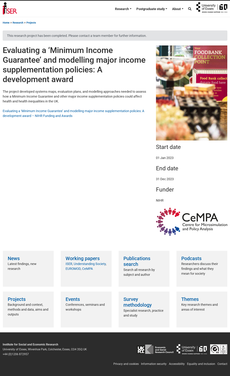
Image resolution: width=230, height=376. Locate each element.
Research (122, 9)
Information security (154, 364)
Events (73, 299)
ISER (69, 264)
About (176, 9)
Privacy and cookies (126, 364)
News (14, 258)
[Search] (190, 9)
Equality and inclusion (201, 364)
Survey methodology (137, 302)
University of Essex (211, 8)
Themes (190, 299)
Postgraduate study (150, 9)
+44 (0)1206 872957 (16, 354)
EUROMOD (73, 269)
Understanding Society (90, 264)
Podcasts (191, 258)
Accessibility (177, 364)
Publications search (136, 261)
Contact (222, 364)
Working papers (83, 258)
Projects (17, 299)
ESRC (155, 349)
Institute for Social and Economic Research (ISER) (10, 8)
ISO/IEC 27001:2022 (218, 349)
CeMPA (87, 269)
